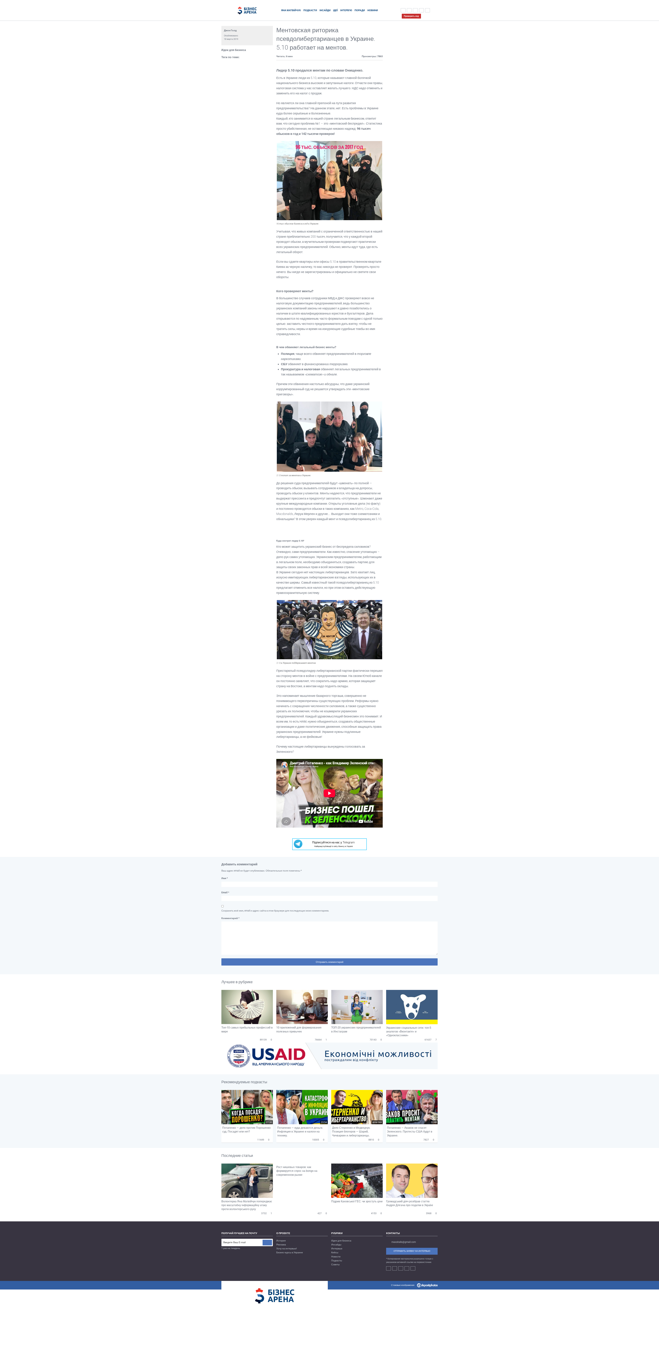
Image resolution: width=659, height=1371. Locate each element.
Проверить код (411, 16)
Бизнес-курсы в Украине (289, 1252)
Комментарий (230, 918)
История (281, 1240)
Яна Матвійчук (291, 10)
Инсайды (336, 1244)
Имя (224, 878)
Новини (372, 10)
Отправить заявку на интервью (412, 1251)
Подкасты (336, 1260)
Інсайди (325, 10)
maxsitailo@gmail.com (403, 1242)
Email (225, 892)
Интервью (336, 1248)
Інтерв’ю (346, 10)
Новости (335, 1256)
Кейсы (334, 1252)
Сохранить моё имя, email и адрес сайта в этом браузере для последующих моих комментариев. (275, 910)
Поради (360, 10)
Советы (335, 1264)
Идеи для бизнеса (233, 50)
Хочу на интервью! (286, 1248)
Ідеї (335, 10)
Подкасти (310, 10)
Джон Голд (230, 30)
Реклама (281, 1244)
